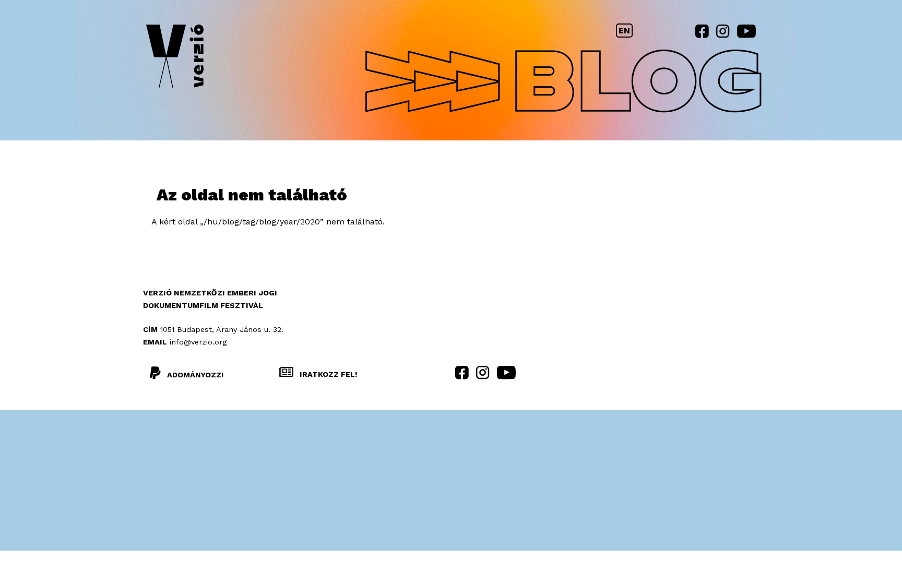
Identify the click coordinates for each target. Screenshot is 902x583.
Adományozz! (195, 375)
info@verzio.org (198, 342)
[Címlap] (175, 58)
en (624, 30)
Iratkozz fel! (327, 374)
